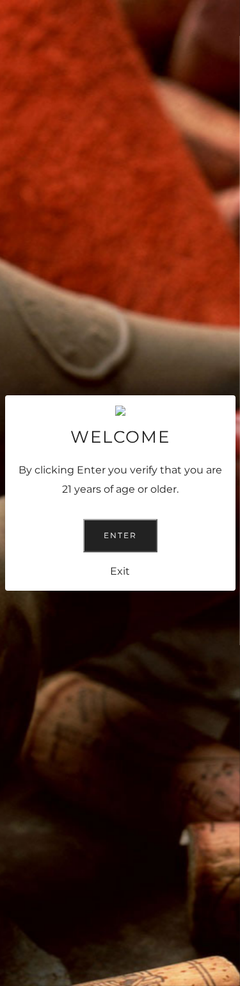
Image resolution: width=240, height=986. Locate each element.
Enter (120, 535)
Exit (120, 571)
